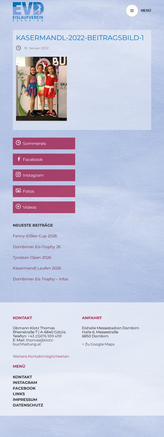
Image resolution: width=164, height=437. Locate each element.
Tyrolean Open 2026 (32, 257)
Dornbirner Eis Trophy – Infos (40, 279)
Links (19, 394)
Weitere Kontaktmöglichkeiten (41, 356)
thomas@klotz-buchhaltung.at (33, 342)
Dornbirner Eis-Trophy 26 (37, 247)
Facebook (24, 388)
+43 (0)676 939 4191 (45, 336)
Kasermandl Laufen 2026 (37, 268)
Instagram (25, 382)
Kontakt (22, 377)
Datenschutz (28, 405)
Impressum (25, 399)
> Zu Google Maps (98, 344)
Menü (146, 10)
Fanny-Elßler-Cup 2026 (35, 236)
